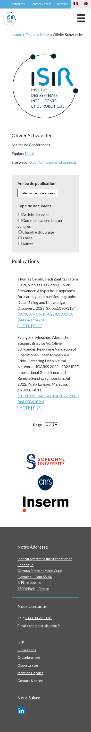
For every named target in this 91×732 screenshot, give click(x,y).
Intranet (62, 4)
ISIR (20, 642)
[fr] (76, 4)
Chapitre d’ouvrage (38, 232)
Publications (26, 650)
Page (37, 424)
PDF (37, 325)
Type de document (34, 205)
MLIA (45, 34)
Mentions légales (30, 673)
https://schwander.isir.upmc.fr (52, 162)
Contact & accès (41, 4)
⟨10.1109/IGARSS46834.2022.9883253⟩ (51, 395)
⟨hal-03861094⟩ (30, 401)
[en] (86, 4)
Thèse (27, 237)
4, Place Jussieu (29, 582)
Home (17, 34)
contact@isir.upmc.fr (44, 626)
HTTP (25, 325)
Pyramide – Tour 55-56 (34, 577)
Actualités (18, 4)
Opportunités (28, 665)
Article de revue (35, 214)
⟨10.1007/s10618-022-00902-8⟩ (44, 314)
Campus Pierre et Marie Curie (39, 571)
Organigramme (28, 657)
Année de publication (36, 183)
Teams (30, 34)
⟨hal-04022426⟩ (30, 319)
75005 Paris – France (33, 589)
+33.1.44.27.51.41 (38, 618)
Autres (27, 243)
